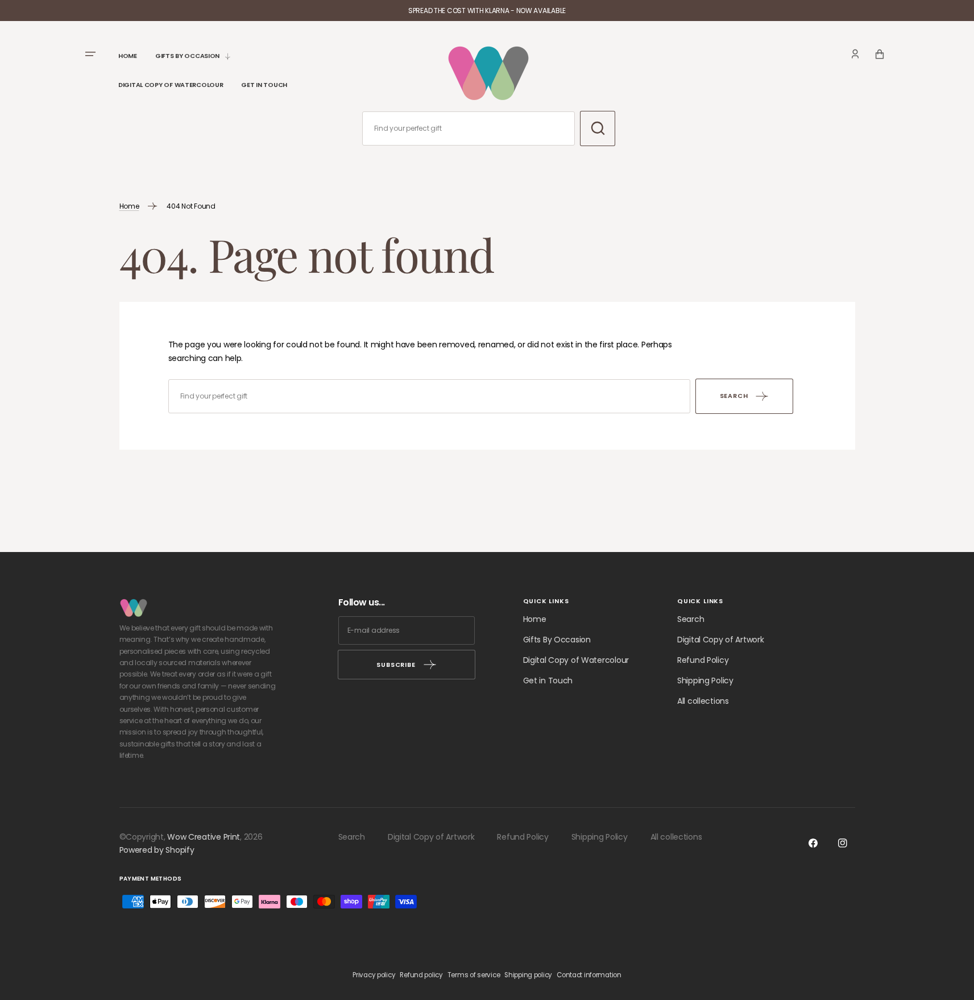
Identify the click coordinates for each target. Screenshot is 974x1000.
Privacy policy (374, 975)
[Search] (598, 128)
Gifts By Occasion (557, 639)
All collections (703, 701)
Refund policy (421, 975)
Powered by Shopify (156, 850)
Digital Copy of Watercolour (576, 660)
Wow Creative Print (203, 837)
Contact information (589, 975)
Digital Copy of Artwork (720, 639)
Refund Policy (702, 660)
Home (129, 206)
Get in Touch (548, 680)
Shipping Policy (705, 680)
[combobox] (468, 128)
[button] (855, 54)
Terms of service (473, 975)
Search (690, 619)
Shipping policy (528, 975)
